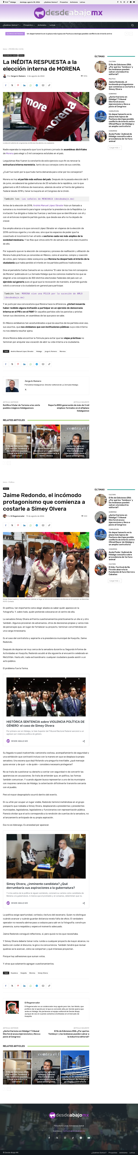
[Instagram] (124, 2)
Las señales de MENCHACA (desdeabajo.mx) (48, 199)
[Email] (43, 85)
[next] (131, 33)
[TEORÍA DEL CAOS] (16, 49)
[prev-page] (4, 463)
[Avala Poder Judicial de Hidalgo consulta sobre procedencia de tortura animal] (101, 136)
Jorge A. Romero (18, 76)
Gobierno (75, 443)
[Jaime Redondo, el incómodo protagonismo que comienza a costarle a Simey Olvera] (46, 442)
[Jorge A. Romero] (5, 76)
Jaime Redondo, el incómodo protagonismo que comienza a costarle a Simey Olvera (46, 452)
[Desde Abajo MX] (68, 13)
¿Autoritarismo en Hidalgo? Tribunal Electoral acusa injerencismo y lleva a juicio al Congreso (75, 451)
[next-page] (9, 463)
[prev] (126, 33)
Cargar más (113, 147)
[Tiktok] (127, 2)
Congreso (113, 131)
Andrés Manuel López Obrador (48, 205)
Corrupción (114, 111)
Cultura (16, 443)
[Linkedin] (24, 85)
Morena (9, 153)
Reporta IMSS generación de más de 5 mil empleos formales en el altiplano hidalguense (68, 408)
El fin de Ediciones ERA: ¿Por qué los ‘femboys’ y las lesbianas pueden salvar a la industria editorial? (17, 451)
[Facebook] (117, 2)
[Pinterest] (18, 85)
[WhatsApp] (30, 85)
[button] (132, 25)
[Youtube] (134, 2)
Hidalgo (39, 351)
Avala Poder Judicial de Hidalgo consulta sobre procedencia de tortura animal (62, 34)
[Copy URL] (49, 85)
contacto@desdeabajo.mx (74, 1131)
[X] (12, 85)
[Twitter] (121, 2)
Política (21, 55)
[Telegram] (130, 2)
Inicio (5, 49)
